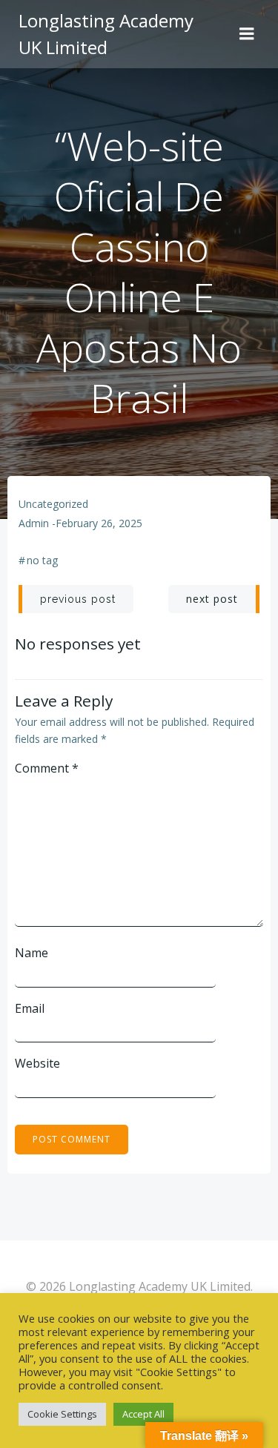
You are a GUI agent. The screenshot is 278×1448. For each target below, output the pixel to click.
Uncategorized (53, 504)
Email (29, 1008)
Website (37, 1063)
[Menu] (246, 34)
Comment (47, 768)
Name (31, 953)
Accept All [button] (143, 1414)
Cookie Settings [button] (62, 1414)
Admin (34, 523)
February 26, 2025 (99, 523)
